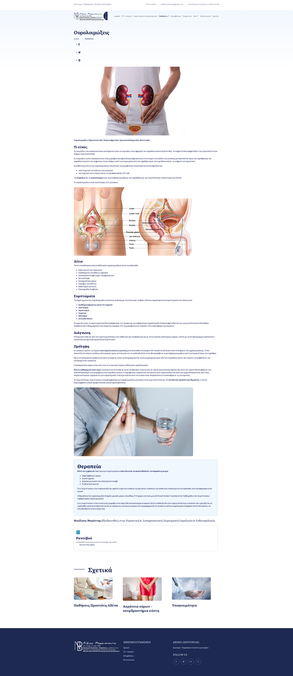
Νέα (195, 16)
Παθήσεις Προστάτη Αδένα (96, 605)
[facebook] (176, 661)
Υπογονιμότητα (184, 605)
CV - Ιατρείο (127, 16)
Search (215, 16)
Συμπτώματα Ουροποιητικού (145, 16)
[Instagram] (198, 661)
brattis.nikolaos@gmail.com (172, 4)
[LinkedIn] (191, 661)
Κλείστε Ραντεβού (87, 545)
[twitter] (183, 661)
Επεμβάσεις (176, 16)
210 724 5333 (151, 4)
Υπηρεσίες (187, 16)
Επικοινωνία (205, 16)
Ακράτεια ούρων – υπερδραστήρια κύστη (141, 608)
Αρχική (117, 16)
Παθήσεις (163, 16)
